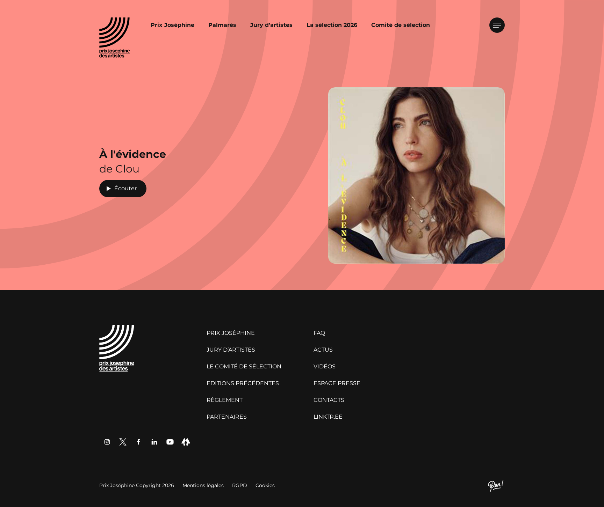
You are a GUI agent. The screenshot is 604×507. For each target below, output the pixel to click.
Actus (323, 349)
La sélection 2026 (332, 25)
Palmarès (222, 25)
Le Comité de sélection (244, 366)
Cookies (265, 485)
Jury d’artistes (271, 25)
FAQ (319, 333)
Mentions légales (203, 485)
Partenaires (227, 416)
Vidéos (325, 366)
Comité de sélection (400, 25)
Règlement (225, 400)
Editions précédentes (243, 383)
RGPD (240, 485)
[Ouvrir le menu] (497, 25)
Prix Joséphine (172, 25)
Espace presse (337, 383)
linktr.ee (328, 416)
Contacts (329, 400)
